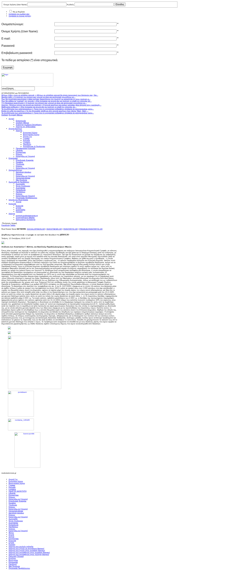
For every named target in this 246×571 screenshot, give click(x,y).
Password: (8, 45)
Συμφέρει (12, 503)
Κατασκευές (13, 562)
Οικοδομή (13, 564)
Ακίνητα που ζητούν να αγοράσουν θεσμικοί (26, 548)
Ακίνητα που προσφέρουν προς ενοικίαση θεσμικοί (29, 552)
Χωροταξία (13, 519)
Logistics (12, 489)
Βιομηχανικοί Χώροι (17, 483)
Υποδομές (13, 505)
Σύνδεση (4, 115)
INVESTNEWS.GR (54, 229)
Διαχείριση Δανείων (16, 513)
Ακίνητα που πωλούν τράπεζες (21, 546)
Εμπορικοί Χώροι (16, 481)
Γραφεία (12, 485)
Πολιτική (12, 544)
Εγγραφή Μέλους (16, 115)
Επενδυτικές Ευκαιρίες (17, 501)
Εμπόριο (12, 558)
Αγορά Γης (13, 479)
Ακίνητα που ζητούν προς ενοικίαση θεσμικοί (27, 550)
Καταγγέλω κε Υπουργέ (18, 499)
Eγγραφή (7, 67)
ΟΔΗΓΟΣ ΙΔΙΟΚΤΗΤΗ (17, 491)
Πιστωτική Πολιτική (16, 556)
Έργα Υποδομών (16, 521)
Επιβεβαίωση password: (17, 52)
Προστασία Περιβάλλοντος (19, 568)
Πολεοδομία (13, 525)
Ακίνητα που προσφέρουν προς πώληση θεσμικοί (29, 554)
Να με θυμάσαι (19, 12)
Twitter (12, 225)
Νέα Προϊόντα (14, 566)
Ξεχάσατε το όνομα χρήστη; (20, 16)
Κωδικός (70, 5)
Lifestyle (12, 493)
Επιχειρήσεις (14, 495)
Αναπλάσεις (13, 523)
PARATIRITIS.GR (70, 229)
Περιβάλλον (13, 527)
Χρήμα (11, 537)
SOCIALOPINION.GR (36, 229)
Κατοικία (12, 487)
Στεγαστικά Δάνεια (16, 511)
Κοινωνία (12, 541)
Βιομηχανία (13, 560)
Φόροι (11, 533)
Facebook (5, 225)
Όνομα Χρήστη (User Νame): (19, 31)
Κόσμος (12, 497)
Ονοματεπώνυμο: (12, 24)
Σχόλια (11, 543)
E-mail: (5, 38)
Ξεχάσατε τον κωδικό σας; (19, 14)
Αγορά (11, 535)
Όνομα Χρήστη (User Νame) (15, 5)
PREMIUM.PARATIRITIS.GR (90, 229)
